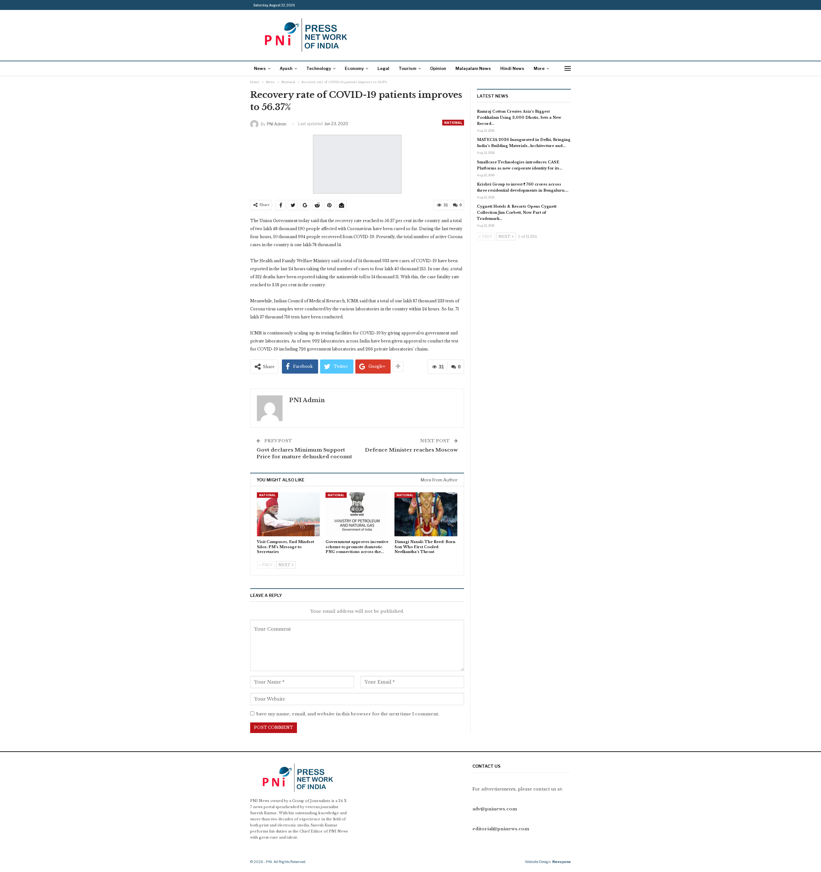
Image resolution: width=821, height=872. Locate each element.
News (260, 68)
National (453, 123)
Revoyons (561, 861)
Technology (318, 68)
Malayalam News (473, 68)
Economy (354, 68)
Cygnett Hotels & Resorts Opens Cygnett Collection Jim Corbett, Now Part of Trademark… (516, 212)
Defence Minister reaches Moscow (411, 450)
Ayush (286, 68)
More (539, 68)
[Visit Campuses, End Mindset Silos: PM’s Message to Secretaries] (288, 514)
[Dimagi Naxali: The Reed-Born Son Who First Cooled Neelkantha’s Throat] (425, 514)
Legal (383, 68)
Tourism (407, 68)
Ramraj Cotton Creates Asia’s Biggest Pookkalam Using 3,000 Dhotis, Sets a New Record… (519, 117)
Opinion (438, 68)
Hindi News (512, 68)
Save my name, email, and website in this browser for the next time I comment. (347, 714)
